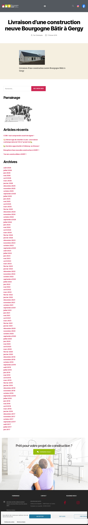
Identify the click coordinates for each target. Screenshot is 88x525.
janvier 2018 (8, 411)
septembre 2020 (9, 336)
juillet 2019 (7, 370)
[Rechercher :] (17, 89)
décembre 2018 (9, 388)
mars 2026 (7, 181)
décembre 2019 (9, 357)
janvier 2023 (8, 269)
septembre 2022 (9, 279)
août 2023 (7, 251)
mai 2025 (6, 201)
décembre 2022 (9, 271)
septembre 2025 (9, 194)
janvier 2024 (8, 238)
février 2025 (8, 209)
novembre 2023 (9, 243)
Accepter (40, 516)
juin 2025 (6, 199)
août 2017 (7, 424)
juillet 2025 (7, 196)
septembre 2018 (9, 396)
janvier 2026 (8, 183)
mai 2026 (6, 175)
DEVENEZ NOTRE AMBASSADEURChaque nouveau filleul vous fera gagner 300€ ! (17, 503)
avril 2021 (7, 318)
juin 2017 (6, 429)
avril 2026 (7, 178)
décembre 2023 (9, 240)
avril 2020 (7, 346)
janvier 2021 (8, 326)
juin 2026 (6, 173)
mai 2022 (6, 287)
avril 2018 (7, 406)
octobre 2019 (8, 362)
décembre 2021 (9, 300)
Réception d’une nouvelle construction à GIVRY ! (21, 150)
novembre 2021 (9, 302)
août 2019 (7, 367)
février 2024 (8, 235)
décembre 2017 (9, 414)
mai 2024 (6, 227)
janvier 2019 (8, 385)
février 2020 (8, 352)
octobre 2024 (8, 217)
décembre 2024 (9, 212)
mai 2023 (6, 258)
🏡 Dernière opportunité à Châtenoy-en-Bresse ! (21, 146)
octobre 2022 (8, 276)
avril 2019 (7, 378)
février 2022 (8, 295)
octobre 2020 (8, 334)
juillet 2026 (7, 170)
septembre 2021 (9, 308)
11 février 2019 (52, 35)
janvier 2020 (8, 354)
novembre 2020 (9, 331)
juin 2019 (6, 372)
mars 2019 (7, 380)
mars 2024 (7, 232)
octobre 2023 (8, 245)
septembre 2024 (9, 219)
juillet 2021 (7, 310)
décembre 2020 (9, 328)
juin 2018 (6, 401)
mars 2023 (7, 264)
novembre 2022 (9, 274)
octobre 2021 (8, 305)
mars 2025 (7, 207)
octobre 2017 (8, 419)
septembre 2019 (9, 365)
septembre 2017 (9, 422)
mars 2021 (7, 321)
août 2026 (7, 168)
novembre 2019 (9, 359)
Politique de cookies (9, 521)
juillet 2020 (7, 339)
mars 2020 (7, 349)
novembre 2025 (9, 188)
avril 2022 (7, 289)
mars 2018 (7, 409)
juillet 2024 (7, 222)
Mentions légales (21, 521)
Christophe (39, 35)
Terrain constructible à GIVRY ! (14, 154)
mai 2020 (7, 344)
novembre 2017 (9, 416)
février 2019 (8, 383)
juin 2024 (6, 225)
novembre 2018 (9, 391)
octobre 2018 (8, 393)
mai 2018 (6, 403)
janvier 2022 (8, 297)
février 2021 (8, 323)
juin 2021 (6, 313)
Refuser (62, 516)
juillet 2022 (7, 282)
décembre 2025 (9, 186)
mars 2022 (7, 292)
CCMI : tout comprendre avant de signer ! (18, 135)
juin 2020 (6, 341)
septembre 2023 (9, 248)
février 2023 (8, 266)
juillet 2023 (7, 253)
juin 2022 (6, 284)
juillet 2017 (7, 427)
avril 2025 (7, 204)
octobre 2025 (8, 191)
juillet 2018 (7, 398)
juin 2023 (6, 256)
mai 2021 (6, 315)
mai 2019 (6, 375)
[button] (44, 6)
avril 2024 (7, 230)
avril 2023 (7, 261)
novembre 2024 (9, 214)
